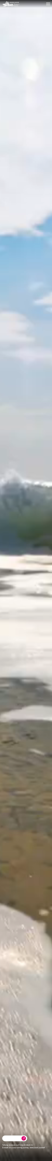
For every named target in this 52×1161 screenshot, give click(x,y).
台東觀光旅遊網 (11, 4)
